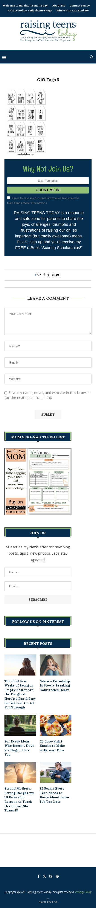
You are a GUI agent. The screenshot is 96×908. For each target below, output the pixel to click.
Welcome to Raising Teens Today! (25, 5)
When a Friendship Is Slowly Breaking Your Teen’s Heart (55, 685)
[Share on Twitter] (48, 275)
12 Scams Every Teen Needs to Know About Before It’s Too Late (55, 795)
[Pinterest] (57, 876)
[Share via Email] (57, 275)
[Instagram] (50, 876)
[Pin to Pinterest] (53, 275)
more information (34, 203)
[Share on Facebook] (44, 275)
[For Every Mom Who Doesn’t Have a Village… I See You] (20, 725)
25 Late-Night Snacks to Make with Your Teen (52, 745)
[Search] (91, 56)
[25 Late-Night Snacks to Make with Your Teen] (55, 725)
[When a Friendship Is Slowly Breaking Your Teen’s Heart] (55, 665)
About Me (58, 5)
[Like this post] (39, 275)
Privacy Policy (83, 892)
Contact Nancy (79, 5)
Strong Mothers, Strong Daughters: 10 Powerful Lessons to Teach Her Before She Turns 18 (19, 799)
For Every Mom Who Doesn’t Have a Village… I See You (19, 748)
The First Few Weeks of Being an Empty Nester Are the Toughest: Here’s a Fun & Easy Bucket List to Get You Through (20, 694)
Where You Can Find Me (72, 10)
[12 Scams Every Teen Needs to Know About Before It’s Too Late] (55, 772)
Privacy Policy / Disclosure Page (30, 10)
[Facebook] (39, 876)
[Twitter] (44, 876)
